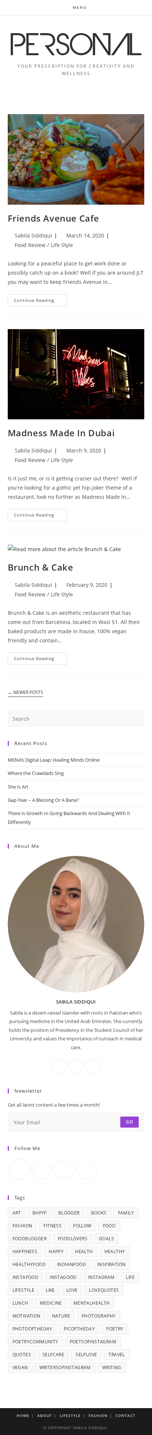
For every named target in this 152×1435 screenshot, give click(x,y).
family (126, 1213)
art (17, 1213)
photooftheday (32, 1329)
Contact (125, 1415)
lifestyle (24, 1290)
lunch (20, 1303)
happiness (25, 1251)
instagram (101, 1277)
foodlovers (72, 1238)
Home (23, 1415)
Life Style (62, 244)
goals (106, 1238)
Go (129, 1122)
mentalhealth (91, 1303)
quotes (22, 1354)
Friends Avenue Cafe (53, 218)
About (44, 1415)
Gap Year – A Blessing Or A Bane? (43, 800)
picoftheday (79, 1329)
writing (111, 1367)
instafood (26, 1277)
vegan (20, 1367)
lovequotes (104, 1290)
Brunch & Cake (40, 567)
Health (84, 1251)
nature (61, 1316)
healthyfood (29, 1264)
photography (98, 1316)
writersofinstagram (65, 1367)
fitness (53, 1226)
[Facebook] (59, 1066)
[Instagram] (76, 1066)
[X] (93, 1066)
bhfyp (39, 1213)
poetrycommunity (35, 1342)
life (130, 1277)
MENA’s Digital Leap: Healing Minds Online (54, 760)
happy (56, 1251)
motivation (27, 1316)
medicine (51, 1303)
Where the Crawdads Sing (36, 773)
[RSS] (86, 1169)
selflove (86, 1354)
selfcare (53, 1354)
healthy (114, 1251)
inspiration (111, 1264)
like (50, 1290)
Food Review (30, 244)
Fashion (98, 1415)
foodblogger (29, 1238)
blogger (69, 1213)
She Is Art (18, 786)
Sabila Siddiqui (33, 235)
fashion (22, 1226)
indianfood (71, 1264)
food (109, 1226)
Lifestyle (70, 1415)
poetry (114, 1329)
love (72, 1290)
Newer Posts (25, 692)
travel (116, 1354)
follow (82, 1226)
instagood (63, 1277)
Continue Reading (40, 302)
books (99, 1213)
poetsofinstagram (93, 1342)
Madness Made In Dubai (61, 433)
